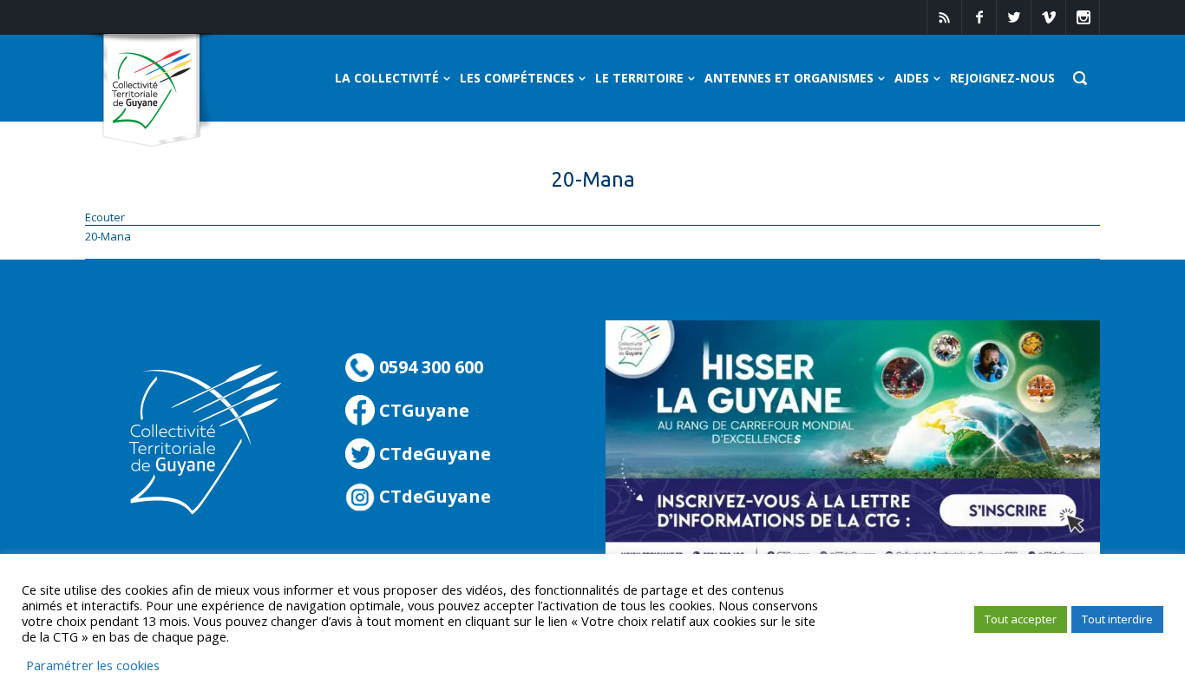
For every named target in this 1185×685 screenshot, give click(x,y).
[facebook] (978, 17)
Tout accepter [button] (1021, 619)
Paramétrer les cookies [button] (93, 665)
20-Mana (108, 236)
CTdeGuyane (433, 453)
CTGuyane (422, 410)
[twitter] (1013, 17)
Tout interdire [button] (1117, 619)
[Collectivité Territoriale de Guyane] (151, 91)
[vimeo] (1048, 17)
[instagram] (1082, 17)
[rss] (943, 17)
